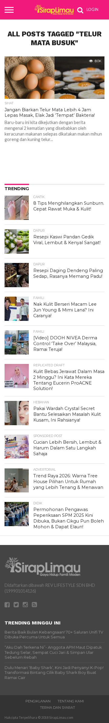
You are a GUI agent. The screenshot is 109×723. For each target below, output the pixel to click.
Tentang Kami (71, 701)
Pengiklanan (38, 701)
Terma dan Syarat (57, 707)
